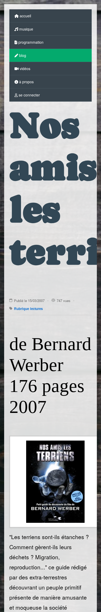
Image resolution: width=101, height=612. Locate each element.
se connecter (29, 94)
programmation (30, 42)
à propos (26, 81)
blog (22, 55)
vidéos (24, 68)
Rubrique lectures (28, 308)
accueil (25, 15)
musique (25, 29)
